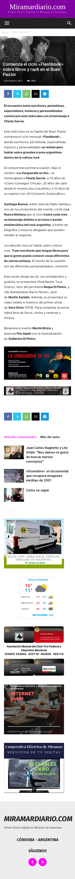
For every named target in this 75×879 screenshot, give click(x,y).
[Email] (36, 94)
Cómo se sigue (37, 490)
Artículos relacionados (20, 437)
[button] (6, 23)
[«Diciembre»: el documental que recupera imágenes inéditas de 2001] (14, 476)
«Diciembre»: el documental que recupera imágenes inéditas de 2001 (47, 475)
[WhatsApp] (26, 94)
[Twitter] (17, 94)
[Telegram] (45, 94)
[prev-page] (6, 509)
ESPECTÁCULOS (20, 32)
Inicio (5, 32)
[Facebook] (8, 94)
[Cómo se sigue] (14, 495)
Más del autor (50, 437)
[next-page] (12, 509)
